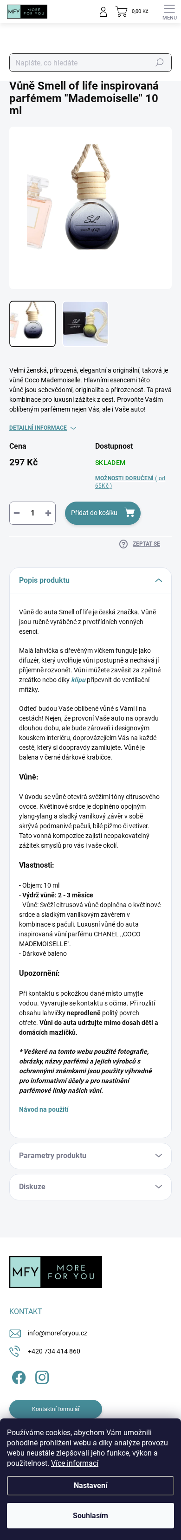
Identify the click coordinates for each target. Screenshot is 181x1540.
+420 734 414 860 (54, 1351)
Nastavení (90, 1485)
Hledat (159, 62)
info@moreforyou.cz (57, 1333)
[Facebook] (17, 1376)
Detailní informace (38, 428)
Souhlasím (90, 1515)
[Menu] (169, 11)
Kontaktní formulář (56, 1409)
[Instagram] (40, 1376)
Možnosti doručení (130, 482)
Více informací (74, 1463)
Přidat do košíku (94, 512)
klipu (78, 679)
